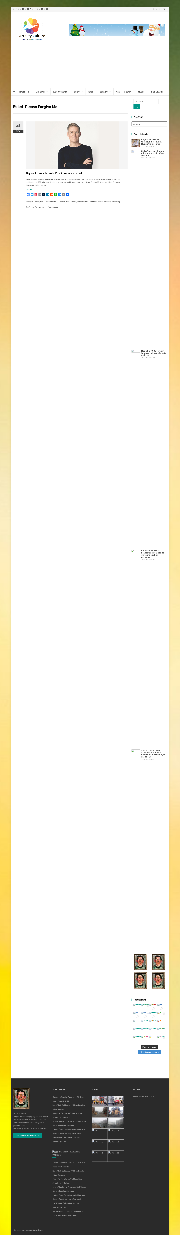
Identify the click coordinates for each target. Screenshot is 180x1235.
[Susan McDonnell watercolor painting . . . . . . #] (145, 1024)
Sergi (90, 92)
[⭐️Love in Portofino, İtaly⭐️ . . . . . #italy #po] (153, 1040)
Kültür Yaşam (60, 92)
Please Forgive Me (36, 207)
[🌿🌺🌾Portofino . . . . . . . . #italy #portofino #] (145, 1040)
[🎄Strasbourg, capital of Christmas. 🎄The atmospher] (161, 1016)
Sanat (77, 92)
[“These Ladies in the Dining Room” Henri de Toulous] (137, 1024)
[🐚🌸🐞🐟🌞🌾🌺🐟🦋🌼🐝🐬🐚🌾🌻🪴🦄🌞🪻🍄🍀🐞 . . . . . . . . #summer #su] (153, 1008)
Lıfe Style (40, 92)
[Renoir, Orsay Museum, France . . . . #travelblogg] (153, 1032)
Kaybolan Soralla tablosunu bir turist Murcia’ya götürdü (151, 142)
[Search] (136, 106)
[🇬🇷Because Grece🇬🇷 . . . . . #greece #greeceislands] (145, 1016)
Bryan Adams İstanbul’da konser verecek (54, 173)
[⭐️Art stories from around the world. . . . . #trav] (153, 1016)
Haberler (24, 92)
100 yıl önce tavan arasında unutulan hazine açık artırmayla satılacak (153, 753)
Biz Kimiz (156, 9)
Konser (36, 202)
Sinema (127, 92)
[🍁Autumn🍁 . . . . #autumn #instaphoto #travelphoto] (161, 1024)
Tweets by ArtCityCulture (143, 1096)
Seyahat (104, 92)
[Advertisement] (90, 68)
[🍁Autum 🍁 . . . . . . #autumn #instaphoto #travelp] (153, 1024)
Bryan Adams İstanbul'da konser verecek (94, 202)
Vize (118, 92)
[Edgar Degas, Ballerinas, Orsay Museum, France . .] (145, 1032)
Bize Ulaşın (157, 92)
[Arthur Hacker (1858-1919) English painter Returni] (137, 1008)
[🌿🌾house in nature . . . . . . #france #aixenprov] (161, 1032)
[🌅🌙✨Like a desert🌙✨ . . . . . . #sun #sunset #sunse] (145, 1008)
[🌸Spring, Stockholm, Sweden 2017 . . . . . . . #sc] (161, 1040)
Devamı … (30, 189)
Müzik (141, 92)
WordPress (38, 1230)
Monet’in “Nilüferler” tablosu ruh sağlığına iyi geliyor (154, 353)
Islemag (16, 1230)
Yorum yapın (53, 207)
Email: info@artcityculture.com (27, 1135)
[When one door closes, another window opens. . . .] (137, 1040)
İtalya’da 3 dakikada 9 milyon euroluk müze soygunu (152, 153)
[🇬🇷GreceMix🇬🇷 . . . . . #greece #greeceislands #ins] (161, 1008)
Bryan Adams (71, 202)
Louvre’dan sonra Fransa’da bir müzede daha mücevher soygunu (152, 554)
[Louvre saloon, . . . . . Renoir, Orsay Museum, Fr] (137, 1032)
